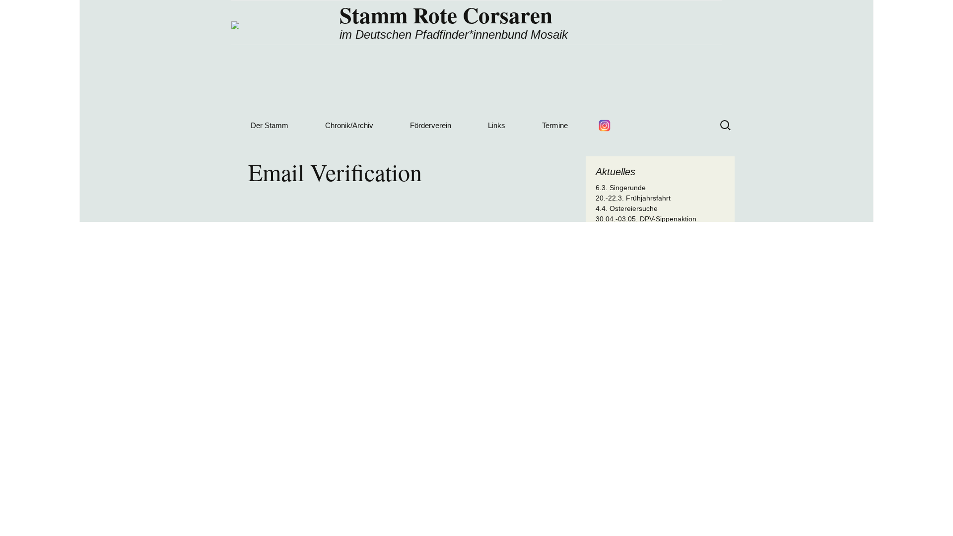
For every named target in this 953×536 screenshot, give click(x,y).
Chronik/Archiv (349, 125)
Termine (555, 125)
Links (496, 125)
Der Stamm (269, 125)
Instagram (604, 125)
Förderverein (430, 125)
